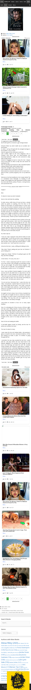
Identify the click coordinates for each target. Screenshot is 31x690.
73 (21, 133)
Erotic (5, 5)
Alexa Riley (9, 642)
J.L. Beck (9, 652)
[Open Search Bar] (30, 5)
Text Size (15, 139)
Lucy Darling (11, 664)
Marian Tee (16, 667)
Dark (25, 1)
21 (16, 133)
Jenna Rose (8, 655)
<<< (3, 133)
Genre (17, 1)
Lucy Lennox (19, 664)
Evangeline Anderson (10, 647)
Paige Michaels (12, 671)
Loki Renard (25, 662)
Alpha (28, 1)
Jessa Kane (17, 655)
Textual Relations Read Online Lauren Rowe (12, 610)
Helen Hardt (20, 650)
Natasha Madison (10, 669)
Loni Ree (4, 664)
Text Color (4, 139)
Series (21, 1)
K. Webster (8, 660)
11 (14, 133)
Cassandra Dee (11, 645)
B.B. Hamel (9, 35)
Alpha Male (9, 33)
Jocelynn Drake (15, 657)
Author (13, 1)
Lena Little (15, 662)
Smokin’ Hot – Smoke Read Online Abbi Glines (13, 612)
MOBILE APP (7, 1)
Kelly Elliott (15, 660)
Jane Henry (16, 652)
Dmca (14, 5)
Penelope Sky (20, 671)
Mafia (2, 5)
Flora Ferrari (11, 650)
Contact (10, 5)
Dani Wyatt (20, 645)
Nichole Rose (21, 669)
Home (2, 1)
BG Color (10, 139)
